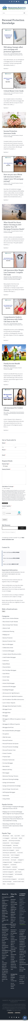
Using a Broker (6, 799)
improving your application (9, 852)
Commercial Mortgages (8, 651)
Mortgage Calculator (21, 982)
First (3, 447)
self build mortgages (8, 876)
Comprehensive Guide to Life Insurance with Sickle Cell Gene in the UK (13, 319)
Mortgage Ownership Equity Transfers (12, 706)
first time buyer (17, 847)
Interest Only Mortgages (9, 683)
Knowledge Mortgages (8, 690)
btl (12, 835)
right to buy (18, 871)
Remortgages (6, 773)
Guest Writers (6, 673)
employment (6, 843)
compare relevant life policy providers (12, 654)
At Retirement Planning (8, 631)
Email (4, 455)
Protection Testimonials (8, 760)
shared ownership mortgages (10, 879)
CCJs (22, 835)
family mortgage (15, 843)
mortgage (21, 859)
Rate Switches (6, 766)
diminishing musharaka (14, 840)
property (14, 867)
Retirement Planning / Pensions (10, 776)
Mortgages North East (8, 727)
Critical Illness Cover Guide (14, 91)
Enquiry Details (6, 469)
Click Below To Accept (8, 486)
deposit (5, 840)
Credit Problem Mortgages (9, 657)
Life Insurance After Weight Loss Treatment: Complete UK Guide (14, 272)
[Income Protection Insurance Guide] (14, 120)
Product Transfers (7, 753)
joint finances (6, 857)
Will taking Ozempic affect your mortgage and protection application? (13, 49)
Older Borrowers (7, 737)
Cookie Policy (17, 1012)
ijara (17, 850)
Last (15, 447)
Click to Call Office (11, 564)
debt (20, 838)
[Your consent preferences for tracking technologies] (25, 2)
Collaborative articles (8, 647)
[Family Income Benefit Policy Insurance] (14, 352)
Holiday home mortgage (8, 850)
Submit (5, 519)
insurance (20, 852)
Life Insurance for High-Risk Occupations (13, 696)
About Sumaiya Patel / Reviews (10, 625)
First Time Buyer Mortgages (9, 670)
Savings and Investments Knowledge (12, 786)
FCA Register (9, 1010)
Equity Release (6, 664)
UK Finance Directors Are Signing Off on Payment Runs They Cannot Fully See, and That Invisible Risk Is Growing (13, 818)
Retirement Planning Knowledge (10, 779)
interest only (6, 855)
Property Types (6, 756)
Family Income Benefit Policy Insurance (12, 364)
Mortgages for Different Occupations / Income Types (14, 720)
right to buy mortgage (8, 874)
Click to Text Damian (11, 558)
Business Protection (8, 638)
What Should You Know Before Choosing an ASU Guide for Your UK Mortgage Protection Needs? (14, 225)
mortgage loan (17, 862)
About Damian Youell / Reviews (10, 621)
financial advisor (7, 847)
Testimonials (6, 795)
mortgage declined (7, 862)
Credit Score (6, 660)
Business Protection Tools (9, 641)
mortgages (6, 864)
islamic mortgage (15, 855)
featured (15, 845)
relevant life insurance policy (9, 869)
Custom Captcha (6, 506)
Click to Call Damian (11, 552)
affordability (6, 835)
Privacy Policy (5, 503)
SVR (4, 884)
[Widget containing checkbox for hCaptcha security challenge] (12, 513)
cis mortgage (6, 838)
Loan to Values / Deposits (9, 703)
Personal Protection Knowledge (14, 279)
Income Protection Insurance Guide (10, 132)
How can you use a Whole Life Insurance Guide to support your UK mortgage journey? (13, 177)
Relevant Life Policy (7, 769)
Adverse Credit (6, 628)
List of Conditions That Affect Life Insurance (12, 277)
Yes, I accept (7, 488)
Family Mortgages (7, 845)
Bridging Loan (6, 634)
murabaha (13, 864)
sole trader (21, 879)
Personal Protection (14, 53)
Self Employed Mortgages (9, 792)
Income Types (6, 677)
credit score (14, 838)
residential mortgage (8, 871)
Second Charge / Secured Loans (10, 789)
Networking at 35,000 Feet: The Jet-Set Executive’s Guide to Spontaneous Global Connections (13, 825)
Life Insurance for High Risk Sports (11, 693)
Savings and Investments (9, 782)
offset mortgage (7, 867)
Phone (4, 449)
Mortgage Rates (6, 712)
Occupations (6, 734)
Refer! (3, 611)
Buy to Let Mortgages (8, 644)
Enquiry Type (6, 464)
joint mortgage (15, 857)
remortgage (21, 869)
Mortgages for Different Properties (11, 724)
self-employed (18, 874)
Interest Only (6, 680)
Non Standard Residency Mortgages (11, 730)
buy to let (17, 835)
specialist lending (7, 881)
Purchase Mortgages (8, 763)
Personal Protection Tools (18, 54)
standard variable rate (18, 881)
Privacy (21, 979)
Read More (6, 68)
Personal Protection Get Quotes (10, 413)
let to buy (13, 859)
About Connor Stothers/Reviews (10, 618)
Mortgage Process (7, 709)
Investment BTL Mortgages (9, 686)
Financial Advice (15, 276)
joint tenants (6, 859)
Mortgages (5, 715)
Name (4, 443)
